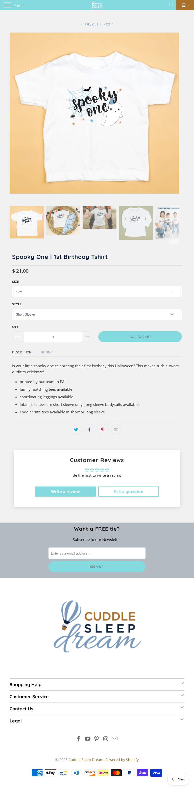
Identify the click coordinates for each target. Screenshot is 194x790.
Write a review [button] (65, 491)
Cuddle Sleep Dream (85, 759)
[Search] (171, 5)
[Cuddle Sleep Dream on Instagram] (106, 739)
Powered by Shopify (122, 759)
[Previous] (14, 119)
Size (15, 281)
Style (16, 304)
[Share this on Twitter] (76, 429)
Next (107, 24)
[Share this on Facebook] (89, 429)
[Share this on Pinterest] (103, 429)
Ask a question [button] (128, 491)
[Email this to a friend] (116, 429)
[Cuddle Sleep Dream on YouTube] (87, 739)
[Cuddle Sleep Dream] (97, 5)
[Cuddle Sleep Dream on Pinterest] (97, 739)
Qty (15, 326)
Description (21, 352)
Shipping (46, 352)
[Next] (174, 119)
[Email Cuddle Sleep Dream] (115, 739)
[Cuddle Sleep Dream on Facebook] (79, 739)
